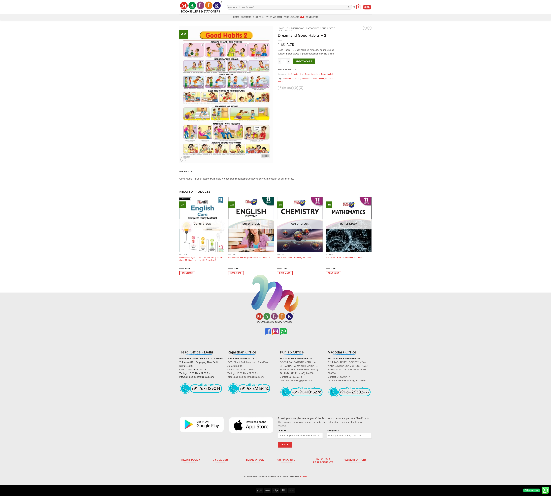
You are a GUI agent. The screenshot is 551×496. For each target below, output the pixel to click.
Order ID (282, 430)
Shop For (258, 17)
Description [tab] (185, 172)
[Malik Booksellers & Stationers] (200, 7)
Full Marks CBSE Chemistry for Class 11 (295, 257)
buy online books (290, 78)
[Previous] (179, 239)
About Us (246, 17)
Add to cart (303, 61)
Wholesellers (291, 17)
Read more (187, 273)
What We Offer (274, 17)
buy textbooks (304, 78)
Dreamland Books (318, 74)
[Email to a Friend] (290, 88)
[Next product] (365, 28)
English (330, 74)
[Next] (371, 239)
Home (236, 17)
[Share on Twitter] (285, 88)
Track (285, 444)
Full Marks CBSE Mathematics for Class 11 (345, 257)
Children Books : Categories (303, 28)
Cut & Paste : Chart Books (299, 74)
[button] (356, 7)
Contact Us (312, 17)
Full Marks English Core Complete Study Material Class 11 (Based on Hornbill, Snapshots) (201, 258)
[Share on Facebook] (280, 88)
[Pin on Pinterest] (295, 88)
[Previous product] (369, 28)
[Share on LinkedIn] (301, 88)
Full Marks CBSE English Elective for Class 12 (249, 257)
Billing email (333, 430)
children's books (317, 78)
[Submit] (349, 7)
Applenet (303, 476)
